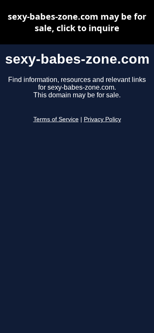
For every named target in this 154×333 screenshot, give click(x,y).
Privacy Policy (102, 119)
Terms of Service (56, 119)
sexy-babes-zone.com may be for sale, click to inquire (77, 22)
